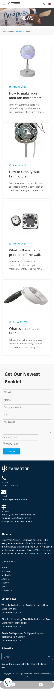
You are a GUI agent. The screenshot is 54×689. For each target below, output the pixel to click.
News (4, 586)
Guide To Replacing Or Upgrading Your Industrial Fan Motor (23, 635)
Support (5, 582)
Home (5, 567)
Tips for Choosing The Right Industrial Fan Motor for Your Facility (26, 621)
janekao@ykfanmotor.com (14, 499)
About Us (6, 578)
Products (6, 571)
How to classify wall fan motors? (24, 173)
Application (7, 575)
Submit (11, 451)
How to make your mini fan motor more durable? (25, 95)
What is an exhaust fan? (24, 330)
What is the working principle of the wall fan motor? (24, 252)
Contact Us (7, 590)
